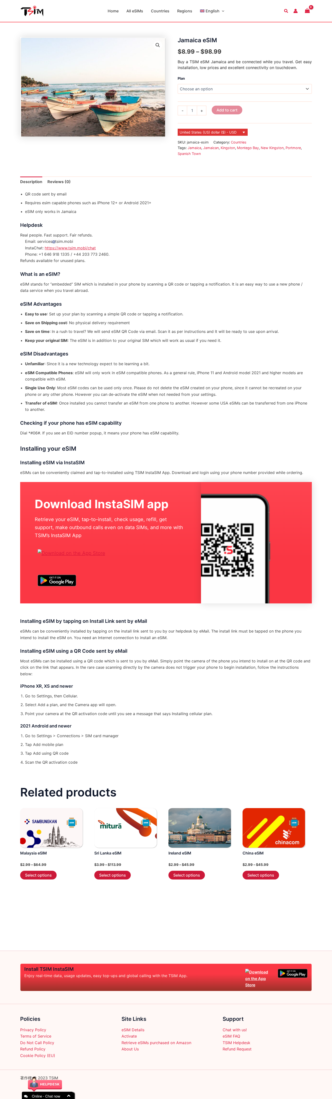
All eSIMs (134, 10)
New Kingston (272, 148)
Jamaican (211, 148)
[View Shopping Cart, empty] (307, 10)
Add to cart (227, 110)
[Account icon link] (295, 11)
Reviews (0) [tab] (59, 181)
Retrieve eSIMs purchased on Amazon (156, 1042)
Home (113, 10)
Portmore (293, 148)
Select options (38, 875)
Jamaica (194, 148)
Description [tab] (31, 181)
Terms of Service (35, 1036)
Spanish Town (189, 154)
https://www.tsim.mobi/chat (70, 247)
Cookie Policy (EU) (37, 1055)
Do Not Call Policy (37, 1042)
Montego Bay (248, 148)
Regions (184, 10)
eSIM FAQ (231, 1036)
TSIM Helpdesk (236, 1042)
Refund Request (237, 1049)
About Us (130, 1049)
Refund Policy (32, 1049)
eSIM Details (133, 1029)
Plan (181, 78)
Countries (160, 10)
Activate (129, 1036)
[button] (221, 11)
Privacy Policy (33, 1029)
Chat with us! (235, 1029)
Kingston (228, 148)
